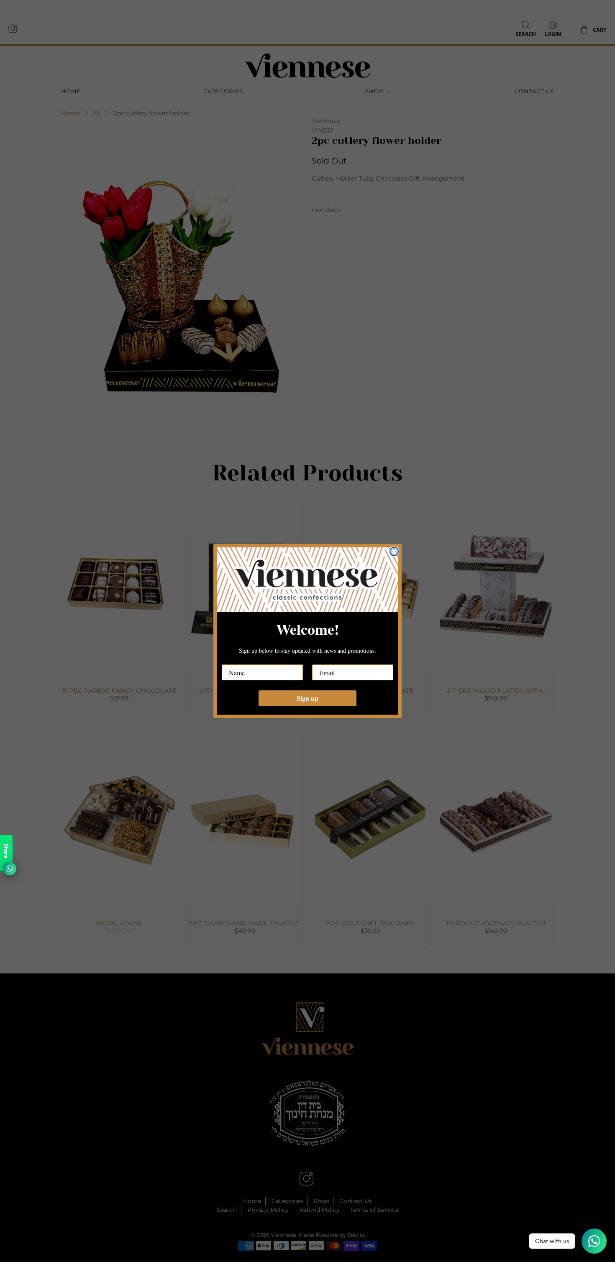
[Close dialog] (394, 551)
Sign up (307, 698)
